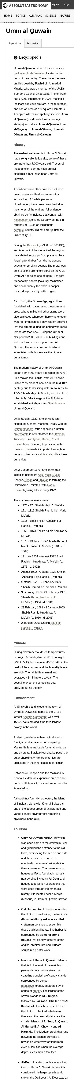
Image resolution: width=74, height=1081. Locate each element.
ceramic (19, 229)
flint (55, 189)
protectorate (21, 434)
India (27, 449)
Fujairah (43, 479)
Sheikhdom (55, 403)
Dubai (45, 439)
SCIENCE (50, 15)
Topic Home (15, 43)
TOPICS (20, 15)
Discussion (33, 43)
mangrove (27, 985)
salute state (45, 454)
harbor (50, 909)
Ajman (36, 439)
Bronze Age (34, 245)
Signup (55, 4)
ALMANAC (35, 15)
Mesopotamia (22, 219)
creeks (37, 990)
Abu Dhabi (44, 474)
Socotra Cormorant (34, 716)
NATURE (65, 15)
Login (67, 4)
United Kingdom (23, 428)
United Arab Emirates (31, 73)
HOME (8, 15)
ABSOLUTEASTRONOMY (28, 5)
